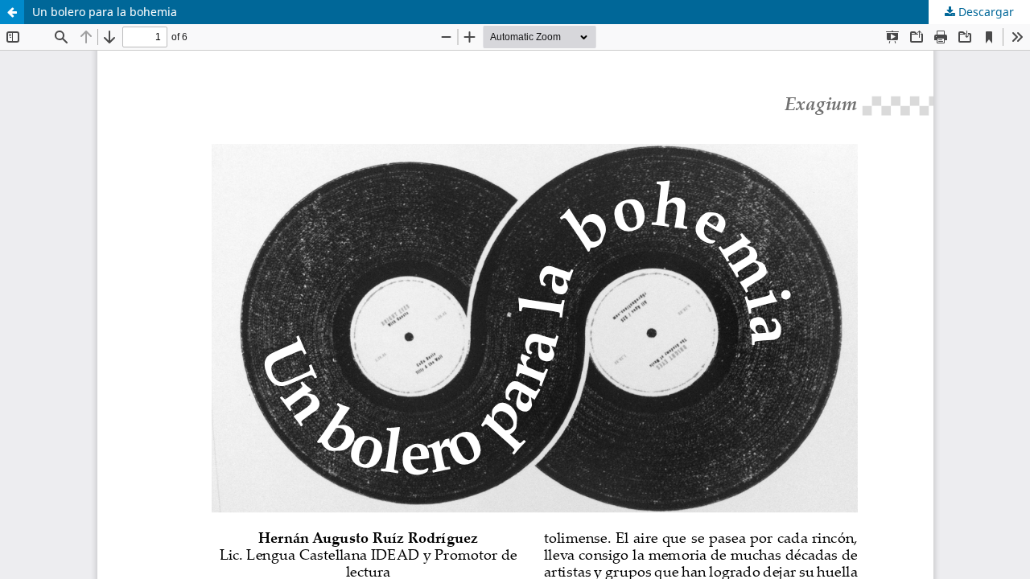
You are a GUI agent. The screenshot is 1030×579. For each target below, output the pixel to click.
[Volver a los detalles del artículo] (12, 12)
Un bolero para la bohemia (104, 11)
